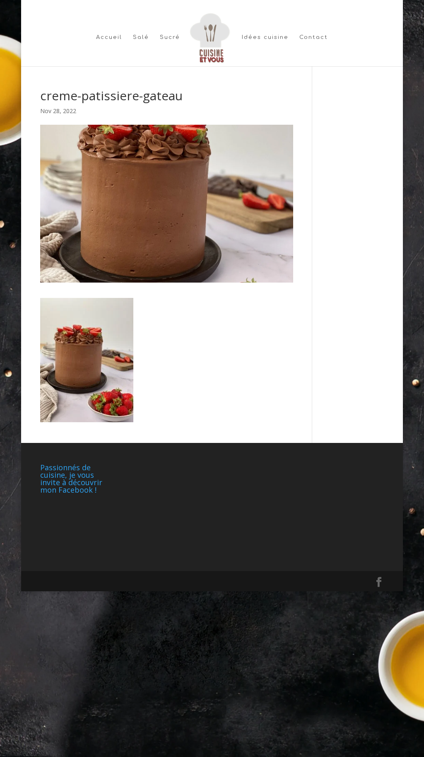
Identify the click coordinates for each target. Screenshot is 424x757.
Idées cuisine (265, 37)
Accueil (109, 37)
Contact (313, 37)
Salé (141, 37)
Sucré (170, 37)
